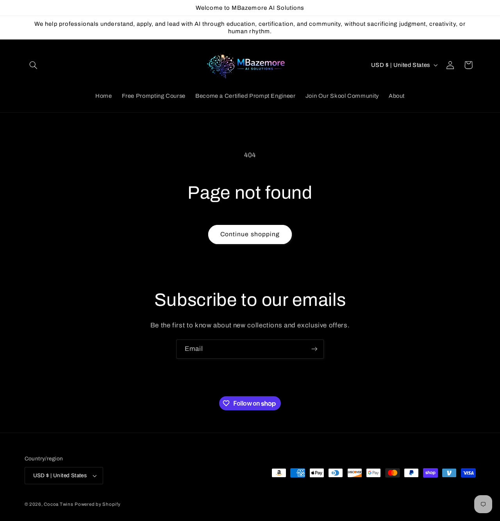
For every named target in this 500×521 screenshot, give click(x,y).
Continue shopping (250, 234)
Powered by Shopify (97, 504)
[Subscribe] (314, 349)
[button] (34, 65)
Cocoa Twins (58, 504)
